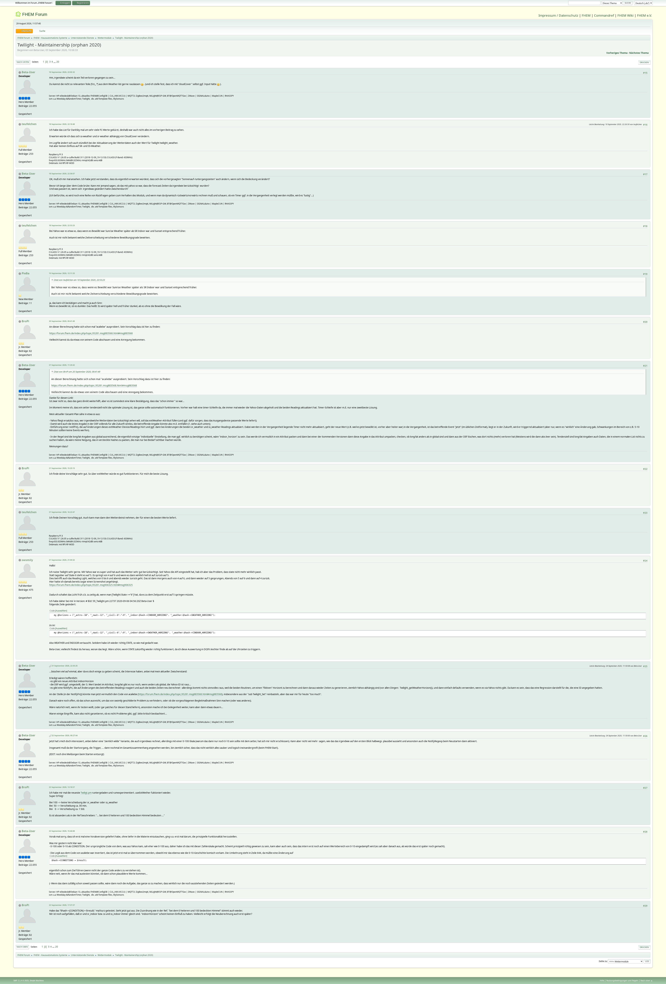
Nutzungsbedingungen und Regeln (622, 980)
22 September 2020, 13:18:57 (62, 787)
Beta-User (28, 72)
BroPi (25, 321)
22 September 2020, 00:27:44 (65, 735)
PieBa (25, 273)
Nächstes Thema (639, 52)
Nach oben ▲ (647, 980)
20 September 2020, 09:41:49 (62, 321)
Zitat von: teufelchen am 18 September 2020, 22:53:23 (79, 280)
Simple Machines (37, 980)
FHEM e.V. (644, 15)
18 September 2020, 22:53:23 (62, 225)
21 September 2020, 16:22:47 (62, 512)
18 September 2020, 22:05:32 (62, 72)
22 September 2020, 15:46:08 (62, 831)
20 (57, 61)
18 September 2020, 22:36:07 (62, 173)
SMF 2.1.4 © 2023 (21, 980)
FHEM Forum (34, 14)
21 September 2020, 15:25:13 (62, 468)
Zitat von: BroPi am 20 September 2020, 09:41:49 (77, 371)
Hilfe (602, 980)
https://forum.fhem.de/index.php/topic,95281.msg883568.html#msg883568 (91, 333)
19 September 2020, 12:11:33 (62, 273)
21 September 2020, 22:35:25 (65, 665)
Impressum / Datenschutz (558, 15)
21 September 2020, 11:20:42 (62, 365)
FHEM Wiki (625, 15)
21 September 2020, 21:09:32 (62, 560)
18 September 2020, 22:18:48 (62, 124)
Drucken (644, 62)
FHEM (586, 15)
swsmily (27, 560)
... (55, 61)
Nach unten (23, 62)
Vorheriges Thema (616, 52)
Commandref (604, 15)
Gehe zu (603, 961)
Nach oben (22, 947)
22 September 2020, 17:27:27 (62, 905)
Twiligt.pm (86, 792)
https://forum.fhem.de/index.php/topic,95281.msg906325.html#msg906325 (91, 585)
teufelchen (29, 124)
